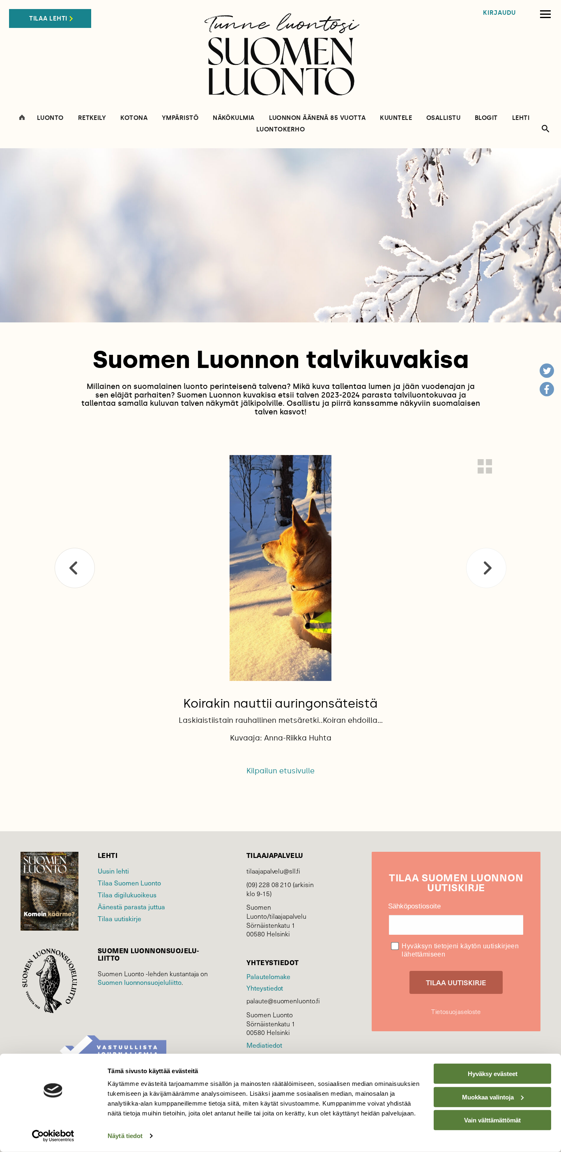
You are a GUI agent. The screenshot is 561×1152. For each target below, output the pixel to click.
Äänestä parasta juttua (131, 906)
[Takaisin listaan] (485, 466)
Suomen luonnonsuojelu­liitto (140, 982)
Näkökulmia (234, 118)
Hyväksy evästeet (492, 1073)
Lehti (520, 118)
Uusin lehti (113, 871)
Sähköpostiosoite (414, 906)
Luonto (50, 118)
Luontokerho (280, 129)
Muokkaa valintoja (488, 1096)
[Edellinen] (75, 568)
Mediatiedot (264, 1045)
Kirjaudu (499, 12)
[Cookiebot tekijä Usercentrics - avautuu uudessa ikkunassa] (53, 1136)
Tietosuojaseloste (456, 1011)
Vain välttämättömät (492, 1120)
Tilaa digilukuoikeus (127, 894)
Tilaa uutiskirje (119, 918)
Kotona (133, 118)
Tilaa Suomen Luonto (129, 882)
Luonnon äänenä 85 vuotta (317, 118)
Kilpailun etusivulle (280, 770)
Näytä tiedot (125, 1135)
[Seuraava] (486, 568)
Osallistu (443, 118)
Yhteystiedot (264, 988)
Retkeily (92, 118)
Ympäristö (180, 118)
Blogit (486, 118)
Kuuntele (396, 118)
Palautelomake (268, 976)
